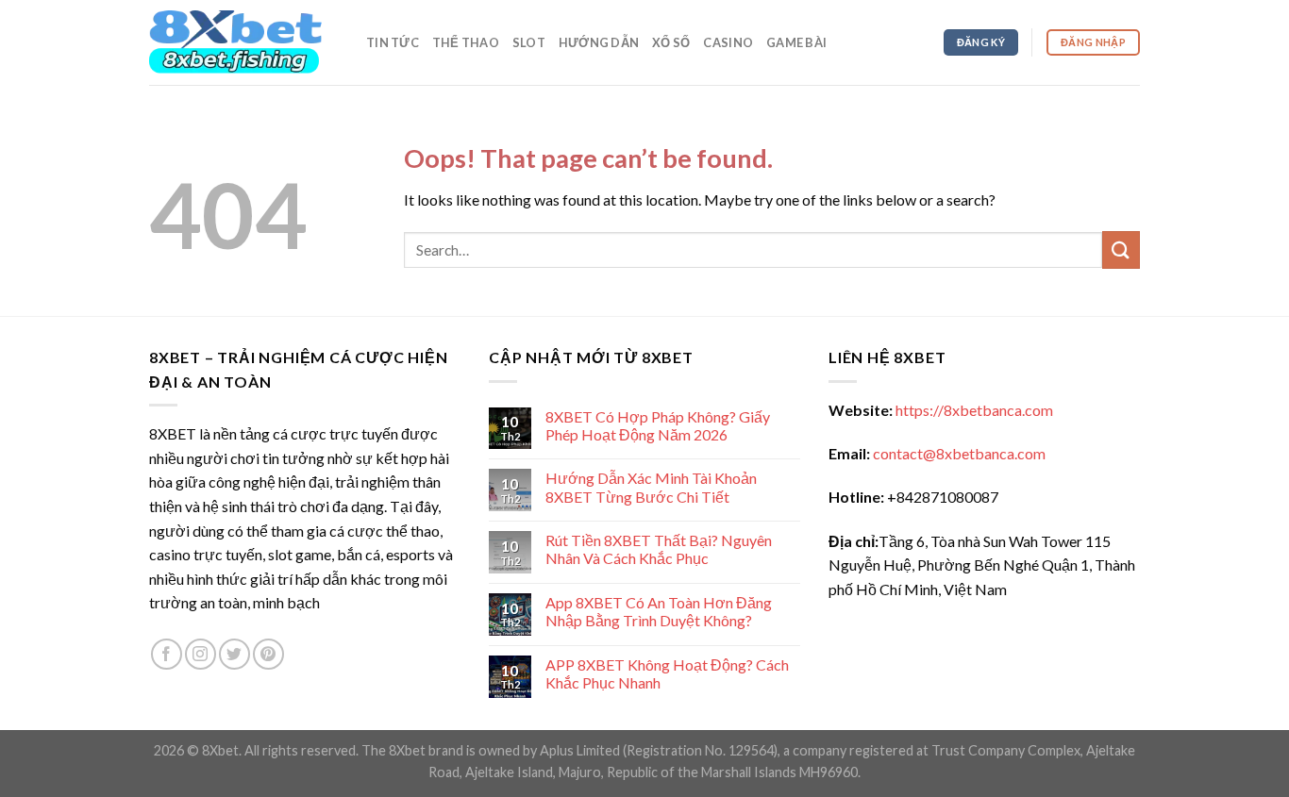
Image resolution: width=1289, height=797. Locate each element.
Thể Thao (465, 42)
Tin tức (392, 42)
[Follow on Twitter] (234, 654)
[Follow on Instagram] (200, 654)
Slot (528, 42)
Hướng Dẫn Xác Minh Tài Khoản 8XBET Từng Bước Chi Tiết (651, 487)
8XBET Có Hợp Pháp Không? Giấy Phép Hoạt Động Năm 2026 (657, 425)
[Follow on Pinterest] (268, 654)
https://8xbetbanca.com (974, 410)
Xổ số (671, 42)
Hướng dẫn (599, 42)
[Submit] (1121, 249)
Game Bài (796, 42)
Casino (728, 42)
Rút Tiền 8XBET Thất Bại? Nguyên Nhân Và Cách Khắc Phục (658, 549)
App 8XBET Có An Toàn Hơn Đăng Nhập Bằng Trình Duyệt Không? (658, 611)
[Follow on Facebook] (166, 654)
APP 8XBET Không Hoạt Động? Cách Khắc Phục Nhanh (667, 673)
